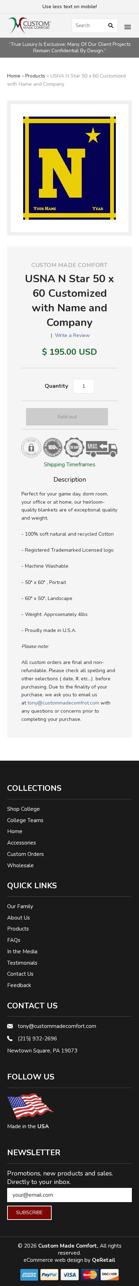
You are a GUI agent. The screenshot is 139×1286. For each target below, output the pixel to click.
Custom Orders (25, 854)
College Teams (25, 820)
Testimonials (22, 962)
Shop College (23, 809)
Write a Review (72, 335)
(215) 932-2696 (37, 1038)
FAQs (13, 940)
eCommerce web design (54, 1260)
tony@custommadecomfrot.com (63, 703)
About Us (18, 917)
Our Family (20, 906)
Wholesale (20, 865)
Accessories (21, 842)
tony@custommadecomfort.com (57, 1026)
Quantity (56, 386)
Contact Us (20, 973)
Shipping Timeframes (70, 464)
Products (35, 76)
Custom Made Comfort (69, 265)
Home (13, 76)
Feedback (19, 985)
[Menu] (127, 27)
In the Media (22, 951)
